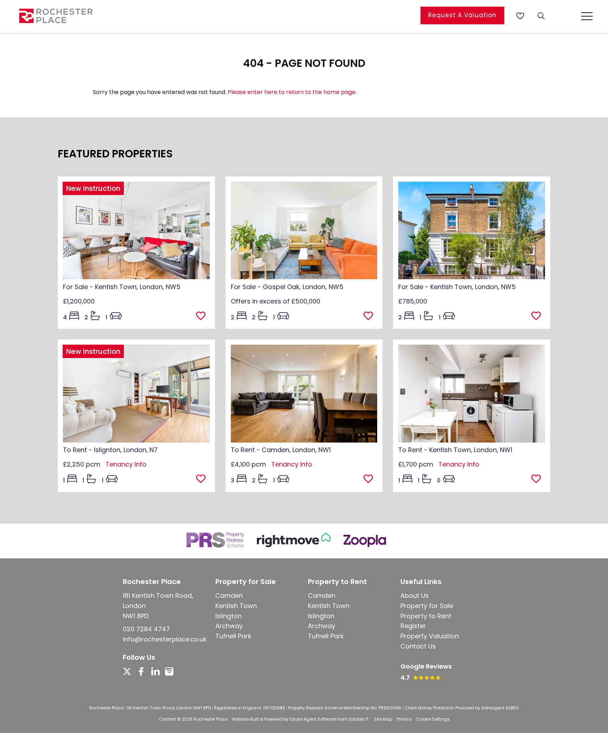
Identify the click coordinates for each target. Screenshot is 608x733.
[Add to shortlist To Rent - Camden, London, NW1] (370, 479)
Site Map (383, 719)
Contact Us (418, 646)
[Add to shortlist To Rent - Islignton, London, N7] (203, 479)
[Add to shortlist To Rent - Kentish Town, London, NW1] (538, 479)
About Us (414, 595)
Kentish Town (236, 605)
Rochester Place (211, 719)
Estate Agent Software (313, 719)
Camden (229, 595)
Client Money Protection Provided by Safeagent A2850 (462, 708)
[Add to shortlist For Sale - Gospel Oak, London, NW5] (370, 316)
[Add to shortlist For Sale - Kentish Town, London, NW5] (203, 316)
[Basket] (520, 16)
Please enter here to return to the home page (291, 92)
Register (413, 625)
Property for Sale (426, 605)
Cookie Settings (433, 719)
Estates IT (359, 719)
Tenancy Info (126, 464)
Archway (229, 625)
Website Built (245, 719)
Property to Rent (425, 616)
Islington (228, 616)
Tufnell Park (233, 636)
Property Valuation (429, 636)
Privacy (404, 719)
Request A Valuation (462, 15)
